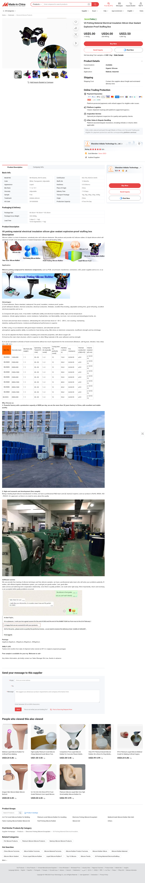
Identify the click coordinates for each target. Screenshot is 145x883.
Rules (141, 11)
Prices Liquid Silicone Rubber (32, 856)
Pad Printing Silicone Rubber (46, 821)
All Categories (9, 11)
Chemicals (11, 15)
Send (18, 709)
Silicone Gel (76, 821)
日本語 (96, 870)
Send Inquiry (98, 50)
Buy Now (113, 44)
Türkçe (114, 870)
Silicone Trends (85, 856)
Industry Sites (86, 867)
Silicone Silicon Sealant (11, 856)
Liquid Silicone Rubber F (54, 856)
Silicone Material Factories (52, 851)
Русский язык (54, 870)
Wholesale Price (75, 867)
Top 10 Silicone (71, 856)
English (23, 870)
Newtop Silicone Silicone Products (61, 841)
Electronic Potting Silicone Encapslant (84, 817)
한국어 (90, 870)
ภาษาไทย (107, 870)
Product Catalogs (32, 813)
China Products (31, 867)
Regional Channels (97, 867)
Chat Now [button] (130, 50)
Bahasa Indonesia (131, 870)
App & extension (117, 11)
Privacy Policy (104, 874)
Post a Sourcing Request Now (61, 709)
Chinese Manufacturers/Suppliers (47, 867)
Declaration (94, 874)
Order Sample (118, 55)
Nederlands (76, 870)
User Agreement (84, 874)
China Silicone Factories (11, 851)
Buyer (94, 11)
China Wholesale (64, 867)
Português (37, 870)
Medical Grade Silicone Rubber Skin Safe (121, 817)
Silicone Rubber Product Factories (77, 851)
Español (29, 870)
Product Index (109, 867)
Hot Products (20, 867)
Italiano (62, 870)
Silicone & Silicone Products (24, 15)
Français (44, 870)
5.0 (116, 171)
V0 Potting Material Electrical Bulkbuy (107, 856)
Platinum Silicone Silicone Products (33, 841)
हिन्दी (101, 870)
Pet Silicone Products (11, 841)
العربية (84, 870)
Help (104, 11)
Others (110, 821)
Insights (126, 867)
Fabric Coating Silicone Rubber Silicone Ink (16, 821)
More (4, 860)
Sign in (141, 6)
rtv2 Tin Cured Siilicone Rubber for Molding (16, 817)
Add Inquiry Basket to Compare (41, 82)
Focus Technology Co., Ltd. (58, 874)
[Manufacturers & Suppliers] (13, 4)
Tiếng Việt (121, 870)
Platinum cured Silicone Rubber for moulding (51, 817)
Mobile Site (118, 867)
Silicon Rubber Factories (32, 851)
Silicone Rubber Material (119, 851)
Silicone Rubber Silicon (99, 851)
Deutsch (68, 870)
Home (4, 15)
